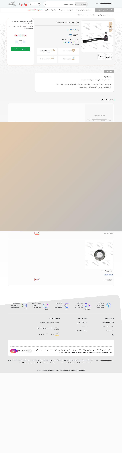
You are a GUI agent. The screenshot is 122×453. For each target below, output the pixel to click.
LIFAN (74, 30)
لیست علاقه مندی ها (81, 331)
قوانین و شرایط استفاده (107, 327)
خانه (113, 15)
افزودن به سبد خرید (20, 49)
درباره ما (61, 10)
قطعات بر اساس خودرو (84, 10)
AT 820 (70, 30)
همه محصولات (110, 331)
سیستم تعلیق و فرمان (104, 15)
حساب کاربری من (82, 322)
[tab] (109, 71)
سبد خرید (84, 327)
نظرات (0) (109, 71)
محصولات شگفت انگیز (35, 10)
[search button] (45, 4)
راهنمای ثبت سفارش (50, 10)
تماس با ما (70, 10)
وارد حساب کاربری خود (91, 87)
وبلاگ (112, 335)
